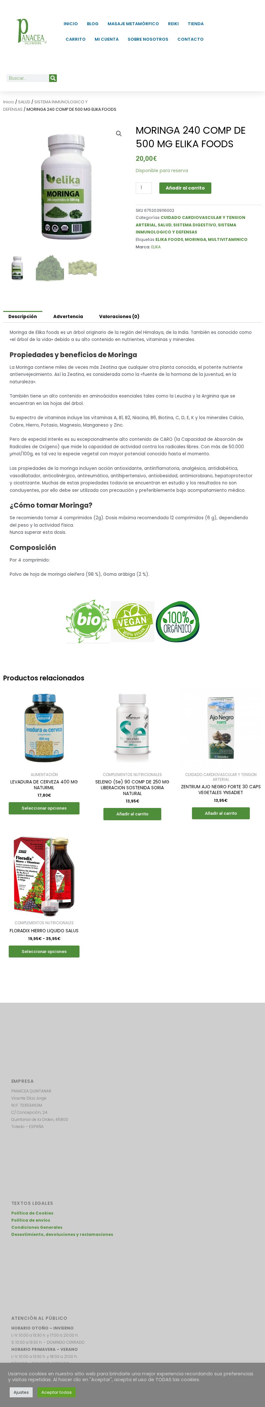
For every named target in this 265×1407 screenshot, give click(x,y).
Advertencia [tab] (68, 317)
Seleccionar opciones (44, 808)
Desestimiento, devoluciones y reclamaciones (62, 1234)
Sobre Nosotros (148, 39)
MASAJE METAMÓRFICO (133, 24)
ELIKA (156, 247)
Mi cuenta (107, 39)
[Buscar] (53, 78)
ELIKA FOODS (169, 239)
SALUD (24, 102)
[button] (119, 134)
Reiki (173, 24)
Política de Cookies (32, 1213)
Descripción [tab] (22, 317)
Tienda (196, 24)
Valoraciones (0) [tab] (119, 317)
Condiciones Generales (36, 1227)
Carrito (76, 39)
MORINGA (195, 239)
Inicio (71, 24)
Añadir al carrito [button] (132, 813)
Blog (93, 24)
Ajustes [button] (21, 1392)
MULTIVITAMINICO (228, 239)
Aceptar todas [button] (56, 1392)
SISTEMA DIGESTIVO (194, 225)
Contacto (190, 39)
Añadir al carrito (185, 188)
